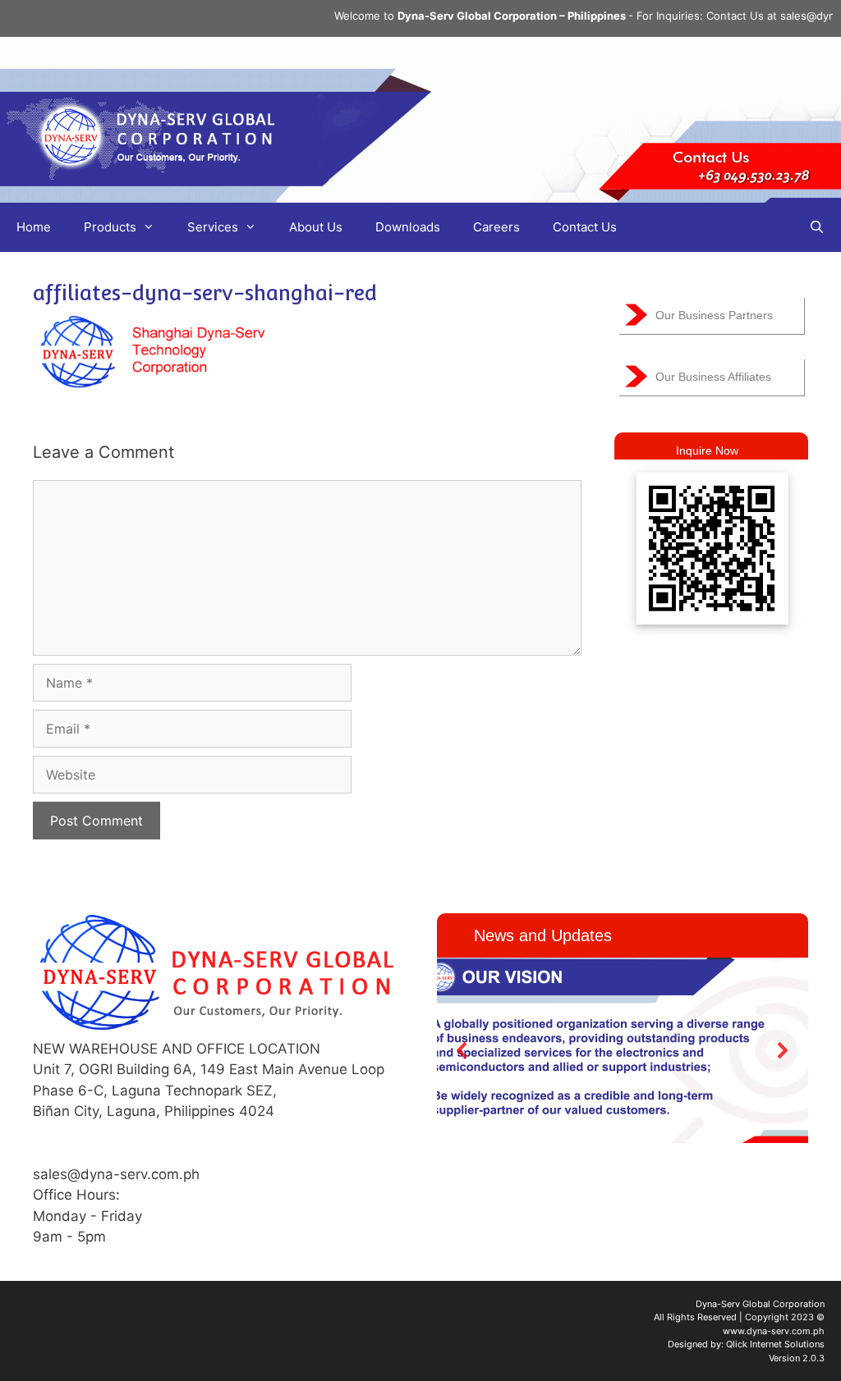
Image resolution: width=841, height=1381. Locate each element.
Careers (496, 227)
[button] (462, 1050)
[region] (622, 1050)
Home (33, 227)
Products (110, 227)
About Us (315, 227)
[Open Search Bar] (817, 227)
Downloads (407, 227)
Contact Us (585, 227)
